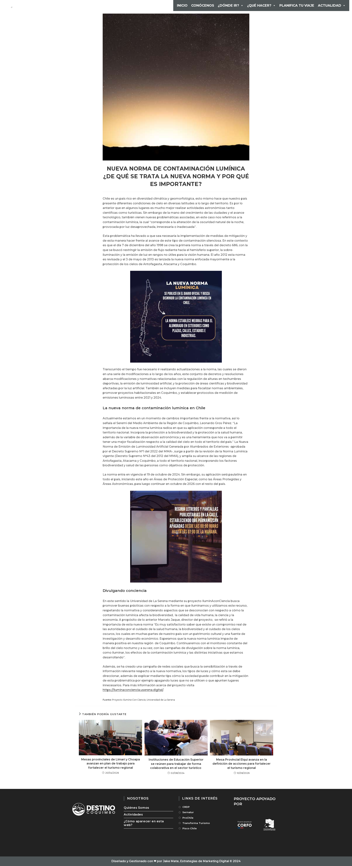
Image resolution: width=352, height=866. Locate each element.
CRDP (186, 806)
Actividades (133, 814)
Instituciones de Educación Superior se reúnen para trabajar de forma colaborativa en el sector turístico (176, 764)
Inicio (182, 5)
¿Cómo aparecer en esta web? (144, 823)
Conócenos (202, 5)
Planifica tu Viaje (296, 5)
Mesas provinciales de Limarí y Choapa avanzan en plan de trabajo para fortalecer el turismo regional (110, 763)
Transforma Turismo (196, 823)
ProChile (187, 817)
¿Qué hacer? (259, 5)
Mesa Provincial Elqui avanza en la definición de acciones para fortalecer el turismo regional (241, 764)
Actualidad (329, 5)
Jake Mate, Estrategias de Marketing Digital (196, 861)
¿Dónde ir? (228, 5)
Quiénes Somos (136, 807)
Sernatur (188, 812)
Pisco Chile (189, 828)
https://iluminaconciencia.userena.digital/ (133, 690)
